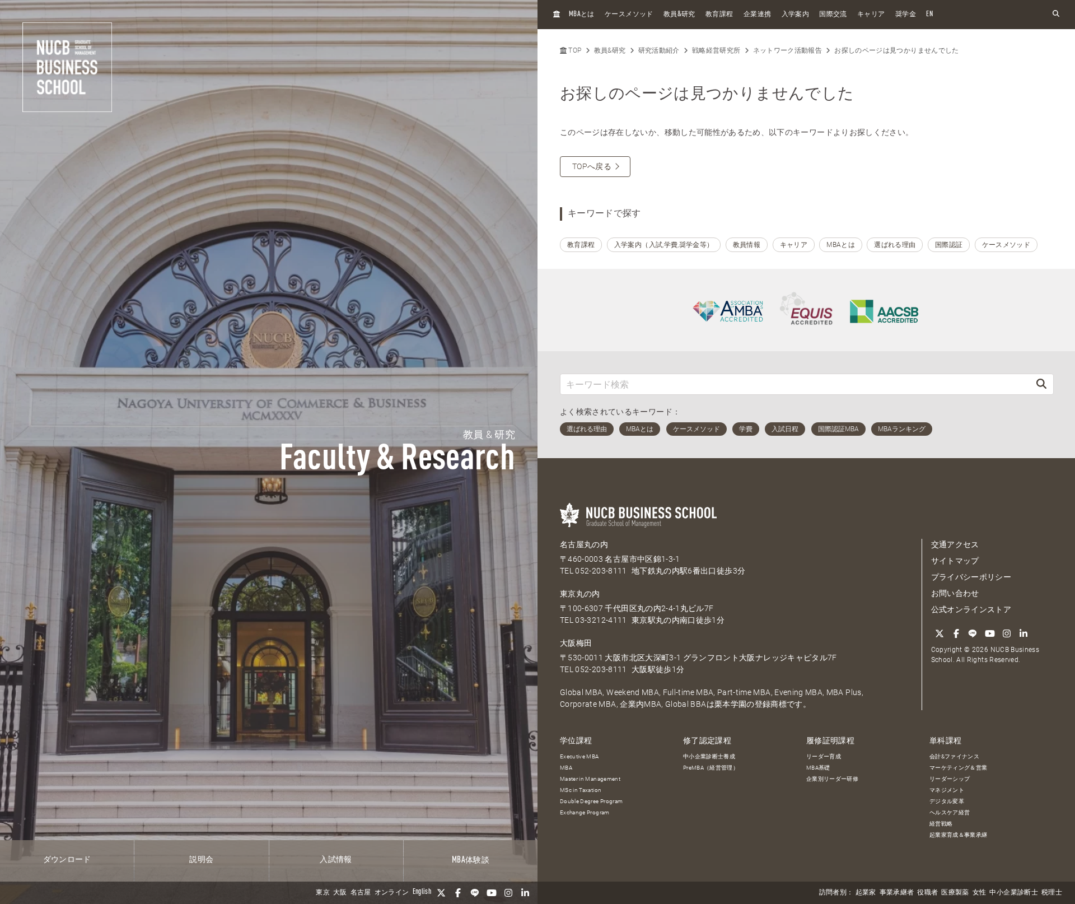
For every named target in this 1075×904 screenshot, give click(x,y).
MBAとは (840, 245)
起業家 (866, 892)
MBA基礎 (818, 768)
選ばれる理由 (894, 245)
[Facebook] (458, 893)
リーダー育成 (823, 756)
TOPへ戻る (591, 166)
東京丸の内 (580, 593)
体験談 (470, 860)
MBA (566, 768)
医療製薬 (955, 892)
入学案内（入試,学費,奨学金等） (664, 245)
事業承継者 (897, 892)
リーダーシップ (949, 779)
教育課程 (719, 14)
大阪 (340, 892)
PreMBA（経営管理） (711, 768)
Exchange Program (585, 812)
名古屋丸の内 (584, 544)
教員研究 (679, 14)
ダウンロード (67, 860)
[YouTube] (491, 893)
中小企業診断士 (1013, 892)
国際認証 (948, 245)
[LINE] (474, 893)
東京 (323, 892)
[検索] (1041, 384)
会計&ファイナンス (954, 756)
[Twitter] (441, 893)
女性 (980, 892)
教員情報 (746, 245)
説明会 (201, 860)
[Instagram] (508, 893)
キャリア (871, 14)
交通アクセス (955, 544)
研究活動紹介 (659, 50)
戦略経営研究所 (716, 50)
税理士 (1051, 892)
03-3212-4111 (601, 620)
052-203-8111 (601, 570)
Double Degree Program (591, 801)
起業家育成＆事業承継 (958, 835)
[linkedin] (525, 893)
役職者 (927, 892)
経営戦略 (940, 824)
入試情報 (336, 860)
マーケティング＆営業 (958, 768)
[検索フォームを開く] (1056, 14)
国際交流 (833, 14)
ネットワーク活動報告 (787, 50)
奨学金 (905, 14)
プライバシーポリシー (971, 576)
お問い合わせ (955, 593)
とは (582, 14)
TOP (574, 50)
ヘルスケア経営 (949, 812)
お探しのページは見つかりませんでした (896, 50)
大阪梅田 (576, 643)
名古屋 (360, 892)
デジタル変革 (946, 801)
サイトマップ (955, 560)
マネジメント (946, 790)
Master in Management (590, 779)
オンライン (392, 892)
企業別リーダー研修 (832, 779)
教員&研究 (610, 50)
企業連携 (757, 14)
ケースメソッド (629, 14)
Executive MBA (579, 756)
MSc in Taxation (580, 790)
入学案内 (795, 14)
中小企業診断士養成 (709, 756)
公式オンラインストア (971, 609)
